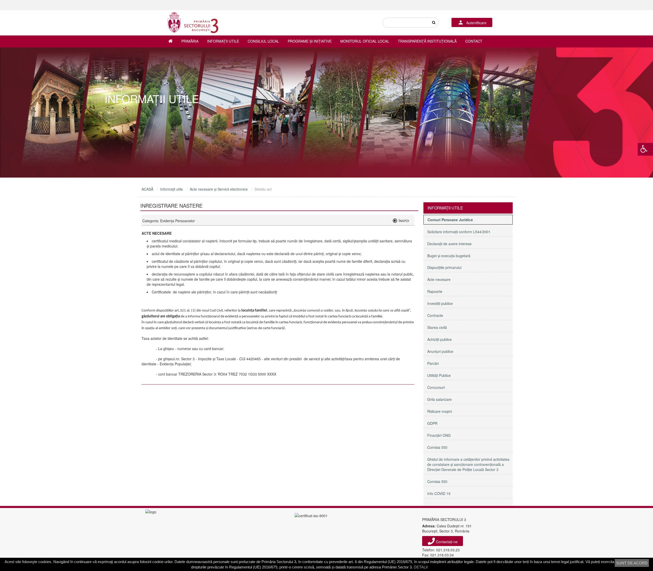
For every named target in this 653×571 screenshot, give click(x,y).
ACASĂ (147, 189)
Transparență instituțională (427, 41)
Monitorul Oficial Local (364, 41)
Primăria (189, 41)
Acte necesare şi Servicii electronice (219, 189)
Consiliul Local (263, 41)
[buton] (434, 23)
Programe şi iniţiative (310, 41)
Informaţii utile (223, 41)
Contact (473, 41)
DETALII (421, 567)
